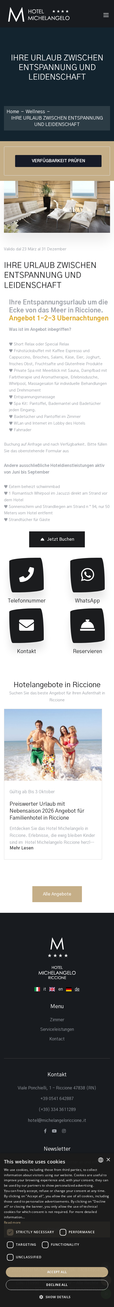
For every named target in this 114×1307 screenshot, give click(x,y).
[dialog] (57, 1230)
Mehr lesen (21, 848)
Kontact (57, 1039)
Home (13, 111)
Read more (12, 1222)
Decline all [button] (57, 1284)
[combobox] (100, 1160)
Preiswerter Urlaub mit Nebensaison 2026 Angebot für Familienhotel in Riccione (47, 811)
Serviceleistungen (57, 1029)
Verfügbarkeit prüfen (58, 161)
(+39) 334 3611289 (57, 1110)
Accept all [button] (57, 1272)
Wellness (35, 111)
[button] (57, 1297)
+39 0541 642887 (57, 1099)
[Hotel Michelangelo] (38, 14)
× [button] (108, 1160)
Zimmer (57, 1020)
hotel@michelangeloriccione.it (57, 1120)
